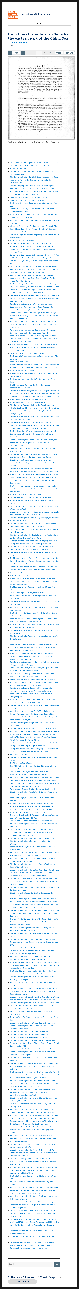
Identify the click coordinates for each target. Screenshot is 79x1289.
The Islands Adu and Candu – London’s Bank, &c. (28, 402)
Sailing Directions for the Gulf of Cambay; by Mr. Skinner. (30, 544)
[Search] (57, 1264)
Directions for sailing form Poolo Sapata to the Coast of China (32, 1040)
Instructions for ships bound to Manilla (23, 1095)
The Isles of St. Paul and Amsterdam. (23, 240)
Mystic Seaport (49, 1277)
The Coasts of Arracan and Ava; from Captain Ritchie (29, 775)
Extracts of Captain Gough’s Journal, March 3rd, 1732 (29, 197)
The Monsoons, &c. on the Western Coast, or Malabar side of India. (34, 558)
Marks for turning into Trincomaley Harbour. (25, 642)
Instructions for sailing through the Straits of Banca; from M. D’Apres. (34, 997)
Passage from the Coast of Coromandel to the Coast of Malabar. (33, 679)
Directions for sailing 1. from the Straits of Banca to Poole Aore (32, 1023)
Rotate (69, 53)
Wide (59, 53)
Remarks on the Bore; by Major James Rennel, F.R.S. (29, 772)
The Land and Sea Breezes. (20, 388)
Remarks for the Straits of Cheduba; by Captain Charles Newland (33, 789)
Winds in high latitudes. (18, 168)
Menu (39, 23)
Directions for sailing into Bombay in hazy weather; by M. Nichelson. (34, 518)
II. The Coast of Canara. (18, 572)
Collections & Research (35, 14)
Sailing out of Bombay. (18, 520)
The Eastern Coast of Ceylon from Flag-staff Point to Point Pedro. (33, 645)
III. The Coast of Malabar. (19, 575)
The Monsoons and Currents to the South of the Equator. (30, 385)
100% (16, 53)
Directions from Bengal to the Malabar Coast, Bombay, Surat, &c (33, 728)
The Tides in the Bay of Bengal (21, 763)
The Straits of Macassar (18, 1141)
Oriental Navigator (19, 42)
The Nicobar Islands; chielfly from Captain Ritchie (28, 812)
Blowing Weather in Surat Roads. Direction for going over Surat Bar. (34, 541)
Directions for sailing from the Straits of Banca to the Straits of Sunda (35, 1003)
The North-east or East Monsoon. (22, 370)
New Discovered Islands (19, 1228)
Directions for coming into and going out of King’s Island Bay (32, 838)
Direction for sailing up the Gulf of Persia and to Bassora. (30, 497)
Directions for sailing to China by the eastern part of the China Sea (34, 1049)
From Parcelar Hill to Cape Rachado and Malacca (28, 876)
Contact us (23, 1281)
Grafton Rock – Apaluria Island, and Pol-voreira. (27, 593)
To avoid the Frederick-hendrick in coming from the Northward (32, 1000)
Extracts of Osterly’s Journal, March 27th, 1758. (27, 200)
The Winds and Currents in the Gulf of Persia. (26, 495)
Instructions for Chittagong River (21, 754)
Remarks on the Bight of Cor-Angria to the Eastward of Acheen (32, 821)
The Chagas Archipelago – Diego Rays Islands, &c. (28, 399)
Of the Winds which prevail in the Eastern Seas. (27, 353)
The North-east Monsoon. (19, 362)
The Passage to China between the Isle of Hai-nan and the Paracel (34, 1072)
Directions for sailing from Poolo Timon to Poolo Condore (30, 1031)
